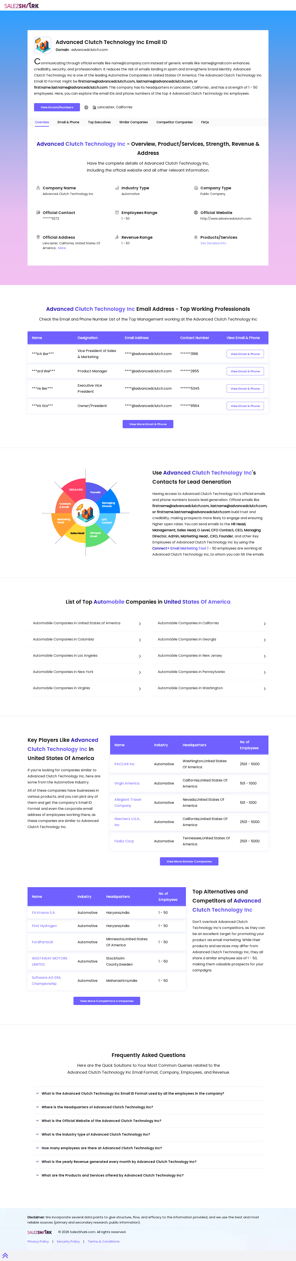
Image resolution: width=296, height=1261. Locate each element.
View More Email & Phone (148, 424)
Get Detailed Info (213, 243)
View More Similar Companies (189, 861)
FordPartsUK (42, 942)
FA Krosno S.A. (43, 912)
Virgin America (126, 783)
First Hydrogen (44, 925)
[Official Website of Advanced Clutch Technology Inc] (86, 107)
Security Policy (68, 1241)
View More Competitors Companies (106, 1001)
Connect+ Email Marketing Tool (179, 548)
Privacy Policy (38, 1241)
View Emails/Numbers (57, 107)
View (245, 354)
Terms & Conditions (104, 1241)
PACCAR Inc (124, 764)
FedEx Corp (124, 841)
